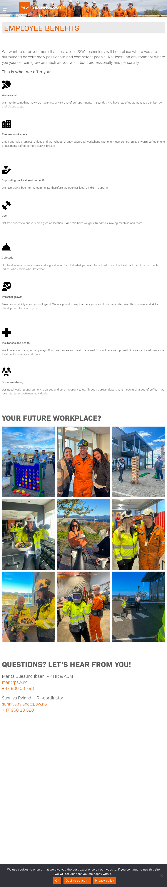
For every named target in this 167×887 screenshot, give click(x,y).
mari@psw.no (15, 682)
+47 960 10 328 (18, 710)
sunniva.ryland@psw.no (24, 704)
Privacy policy (104, 880)
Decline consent (77, 880)
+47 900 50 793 (18, 688)
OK (57, 880)
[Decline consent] (161, 875)
